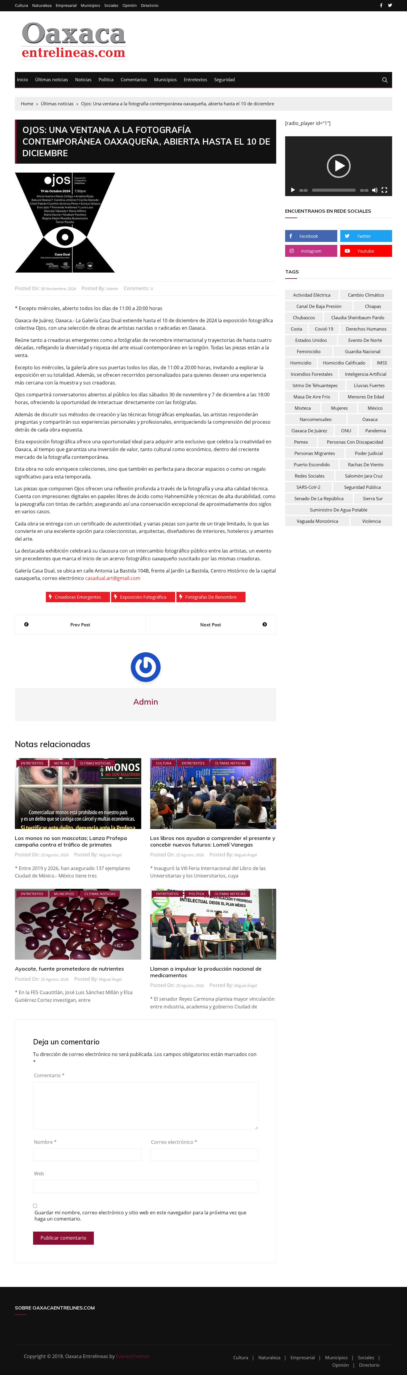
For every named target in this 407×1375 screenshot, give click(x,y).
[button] (339, 166)
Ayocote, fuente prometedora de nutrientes (69, 968)
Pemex (301, 442)
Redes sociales (309, 476)
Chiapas (373, 306)
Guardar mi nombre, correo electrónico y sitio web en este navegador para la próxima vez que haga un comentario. (140, 1216)
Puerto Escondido (312, 464)
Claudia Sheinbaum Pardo (357, 317)
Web (39, 1173)
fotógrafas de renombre (211, 597)
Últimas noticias (51, 79)
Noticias (83, 79)
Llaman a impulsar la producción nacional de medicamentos (206, 972)
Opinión (129, 5)
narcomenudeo (316, 419)
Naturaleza (42, 5)
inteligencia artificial (365, 374)
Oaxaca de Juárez (309, 431)
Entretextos (195, 79)
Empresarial (66, 5)
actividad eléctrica (311, 295)
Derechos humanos (366, 329)
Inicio (22, 79)
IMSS (382, 363)
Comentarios (134, 79)
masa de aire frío (311, 397)
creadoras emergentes (78, 597)
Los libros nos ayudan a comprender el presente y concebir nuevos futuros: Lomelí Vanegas (212, 841)
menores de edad (366, 397)
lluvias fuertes (369, 385)
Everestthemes (133, 1356)
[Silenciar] (375, 190)
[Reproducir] (293, 190)
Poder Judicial (369, 453)
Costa (296, 329)
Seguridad (224, 79)
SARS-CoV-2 (308, 487)
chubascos (304, 317)
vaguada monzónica (317, 521)
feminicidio (309, 351)
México (375, 408)
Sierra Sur (373, 498)
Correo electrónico (174, 1142)
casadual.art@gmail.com (112, 578)
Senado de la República (319, 498)
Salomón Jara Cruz (364, 476)
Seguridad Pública (362, 487)
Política (106, 79)
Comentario (49, 1075)
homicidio (300, 363)
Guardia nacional (362, 351)
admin (112, 288)
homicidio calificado (344, 363)
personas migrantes (314, 453)
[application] (338, 166)
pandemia (375, 431)
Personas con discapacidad (355, 442)
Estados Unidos (311, 340)
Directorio (150, 5)
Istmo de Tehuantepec (315, 385)
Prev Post (80, 625)
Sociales (111, 5)
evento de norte (365, 340)
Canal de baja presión (318, 306)
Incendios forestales (312, 374)
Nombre (45, 1142)
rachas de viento (365, 464)
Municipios (90, 5)
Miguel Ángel (110, 855)
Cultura (21, 5)
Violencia (371, 521)
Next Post (210, 625)
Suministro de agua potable (338, 510)
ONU (346, 431)
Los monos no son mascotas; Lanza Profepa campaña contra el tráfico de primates (71, 841)
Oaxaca (370, 419)
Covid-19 (324, 329)
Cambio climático (366, 295)
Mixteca (303, 408)
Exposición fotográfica (143, 597)
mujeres (339, 408)
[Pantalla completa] (384, 190)
